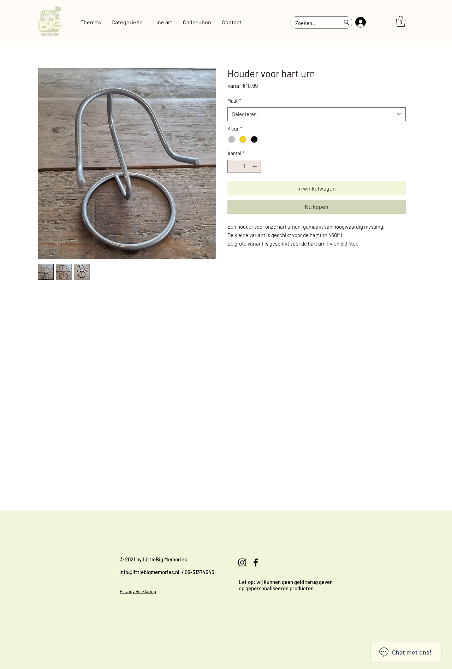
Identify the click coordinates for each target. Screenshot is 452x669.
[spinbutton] (244, 166)
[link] (400, 21)
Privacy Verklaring (138, 591)
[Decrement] (232, 166)
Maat (234, 101)
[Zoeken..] (346, 23)
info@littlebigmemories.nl (149, 572)
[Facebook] (255, 562)
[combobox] (316, 114)
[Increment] (255, 166)
